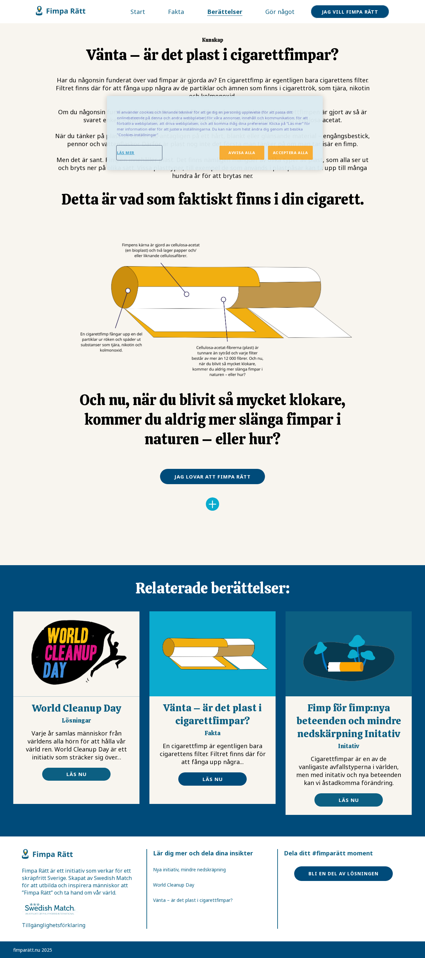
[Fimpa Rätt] (61, 14)
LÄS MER (125, 152)
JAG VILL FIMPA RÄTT (350, 12)
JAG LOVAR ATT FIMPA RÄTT (212, 476)
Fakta (176, 12)
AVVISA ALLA (241, 152)
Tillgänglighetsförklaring (53, 925)
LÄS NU (76, 774)
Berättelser (224, 12)
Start (137, 12)
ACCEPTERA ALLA (290, 152)
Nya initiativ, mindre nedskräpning (189, 869)
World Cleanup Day (173, 885)
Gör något (280, 12)
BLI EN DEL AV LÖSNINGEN (343, 873)
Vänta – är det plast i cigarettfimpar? (193, 900)
